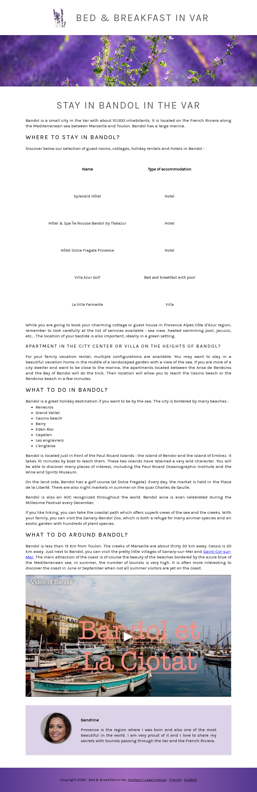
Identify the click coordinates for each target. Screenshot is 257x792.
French (175, 780)
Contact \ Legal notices (147, 780)
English (190, 780)
